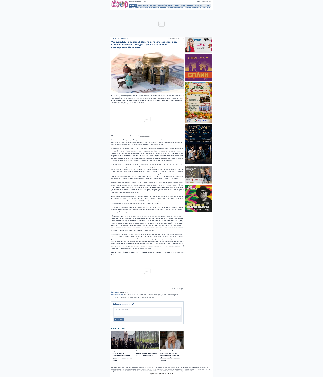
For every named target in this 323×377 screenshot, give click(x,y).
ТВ (166, 5)
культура (175, 7)
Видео (177, 5)
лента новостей (135, 7)
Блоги (183, 5)
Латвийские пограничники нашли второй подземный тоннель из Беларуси (147, 353)
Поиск (208, 5)
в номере (144, 7)
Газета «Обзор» (143, 5)
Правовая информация (158, 374)
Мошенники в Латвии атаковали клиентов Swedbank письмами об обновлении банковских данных (170, 355)
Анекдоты (190, 5)
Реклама (153, 5)
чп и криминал (166, 7)
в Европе (157, 7)
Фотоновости (199, 5)
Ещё (209, 7)
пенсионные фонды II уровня (156, 295)
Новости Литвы (188, 371)
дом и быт (191, 7)
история (150, 7)
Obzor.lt (153, 367)
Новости (133, 5)
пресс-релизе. (144, 136)
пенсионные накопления (137, 295)
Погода (170, 5)
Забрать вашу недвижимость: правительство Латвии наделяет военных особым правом (122, 355)
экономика (183, 7)
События (161, 5)
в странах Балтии (201, 7)
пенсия (126, 295)
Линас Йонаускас (172, 295)
